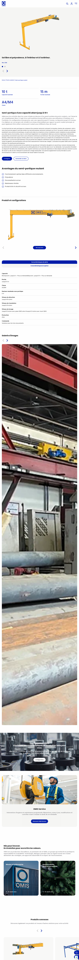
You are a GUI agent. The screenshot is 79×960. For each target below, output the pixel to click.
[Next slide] (7, 71)
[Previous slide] (3, 71)
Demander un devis (21, 158)
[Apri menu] (76, 3)
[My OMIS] (71, 3)
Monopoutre (39, 247)
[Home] (4, 3)
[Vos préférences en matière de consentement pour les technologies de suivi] (76, 957)
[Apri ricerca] (67, 3)
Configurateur (39, 760)
